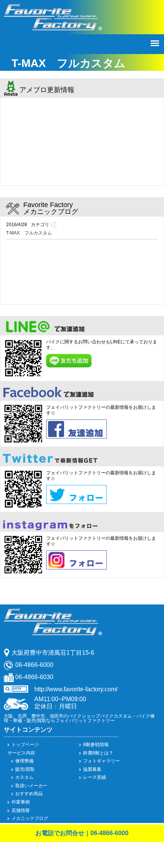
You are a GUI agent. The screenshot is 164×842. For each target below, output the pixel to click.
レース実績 (94, 777)
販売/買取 (25, 769)
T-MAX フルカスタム (29, 233)
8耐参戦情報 (96, 744)
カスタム (24, 777)
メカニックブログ (29, 818)
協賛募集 (92, 769)
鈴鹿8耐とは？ (98, 753)
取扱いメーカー (31, 785)
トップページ (25, 744)
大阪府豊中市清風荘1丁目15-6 (52, 652)
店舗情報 (20, 810)
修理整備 (24, 761)
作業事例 (20, 802)
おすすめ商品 (29, 793)
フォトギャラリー (101, 761)
